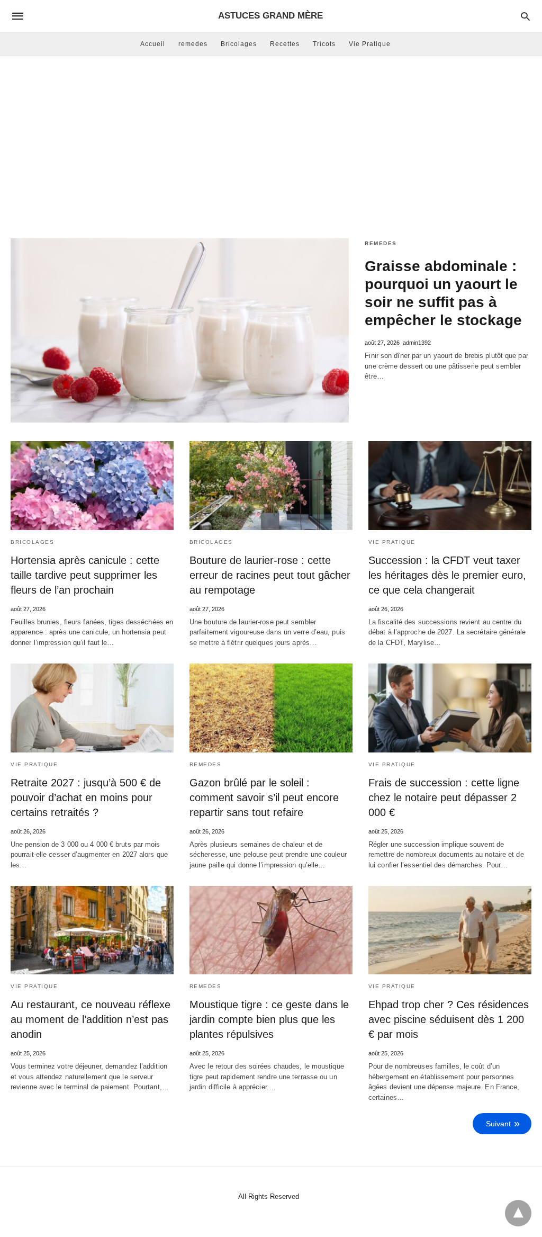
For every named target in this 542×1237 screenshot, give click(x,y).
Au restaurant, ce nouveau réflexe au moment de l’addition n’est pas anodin (90, 1019)
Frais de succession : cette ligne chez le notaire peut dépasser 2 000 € (443, 797)
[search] (525, 16)
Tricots (324, 44)
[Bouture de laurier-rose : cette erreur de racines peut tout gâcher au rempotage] (271, 485)
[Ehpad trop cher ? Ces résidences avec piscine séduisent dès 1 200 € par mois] (449, 930)
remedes (192, 44)
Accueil (152, 44)
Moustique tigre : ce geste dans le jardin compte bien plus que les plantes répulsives (269, 1019)
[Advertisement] (271, 141)
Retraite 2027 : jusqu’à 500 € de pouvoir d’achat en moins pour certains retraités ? (86, 797)
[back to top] (518, 1213)
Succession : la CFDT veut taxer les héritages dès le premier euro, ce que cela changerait (447, 575)
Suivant (498, 1123)
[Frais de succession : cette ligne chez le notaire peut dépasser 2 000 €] (449, 708)
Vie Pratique (370, 44)
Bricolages (239, 44)
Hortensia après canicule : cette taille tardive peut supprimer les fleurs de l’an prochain (85, 575)
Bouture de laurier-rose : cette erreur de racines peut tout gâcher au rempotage (269, 575)
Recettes (285, 44)
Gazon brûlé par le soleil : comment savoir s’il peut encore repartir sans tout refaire (264, 797)
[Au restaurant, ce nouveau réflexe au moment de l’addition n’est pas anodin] (92, 930)
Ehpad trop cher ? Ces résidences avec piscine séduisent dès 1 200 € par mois (448, 1019)
